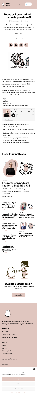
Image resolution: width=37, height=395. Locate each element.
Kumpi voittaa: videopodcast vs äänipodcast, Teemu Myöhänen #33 (9, 248)
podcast (4, 180)
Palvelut (4, 345)
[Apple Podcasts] (21, 45)
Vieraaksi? (5, 365)
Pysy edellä (5, 332)
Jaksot (4, 362)
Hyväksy (18, 379)
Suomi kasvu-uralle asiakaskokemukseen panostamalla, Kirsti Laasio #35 (9, 226)
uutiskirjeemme (6, 129)
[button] (34, 369)
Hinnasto (4, 348)
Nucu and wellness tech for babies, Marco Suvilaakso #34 (9, 237)
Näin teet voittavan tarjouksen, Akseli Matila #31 (26, 235)
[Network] (26, 45)
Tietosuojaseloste (21, 392)
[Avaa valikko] (16, 4)
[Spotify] (11, 45)
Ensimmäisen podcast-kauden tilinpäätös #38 (16, 184)
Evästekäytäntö (14, 392)
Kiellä (18, 384)
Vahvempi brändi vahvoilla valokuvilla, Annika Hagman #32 (26, 215)
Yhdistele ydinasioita (8, 334)
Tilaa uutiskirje (18, 295)
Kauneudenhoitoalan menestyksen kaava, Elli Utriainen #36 (10, 215)
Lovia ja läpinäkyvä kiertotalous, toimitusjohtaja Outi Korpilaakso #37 (9, 205)
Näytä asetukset (18, 388)
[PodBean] (16, 45)
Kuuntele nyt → (7, 196)
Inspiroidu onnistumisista (9, 337)
